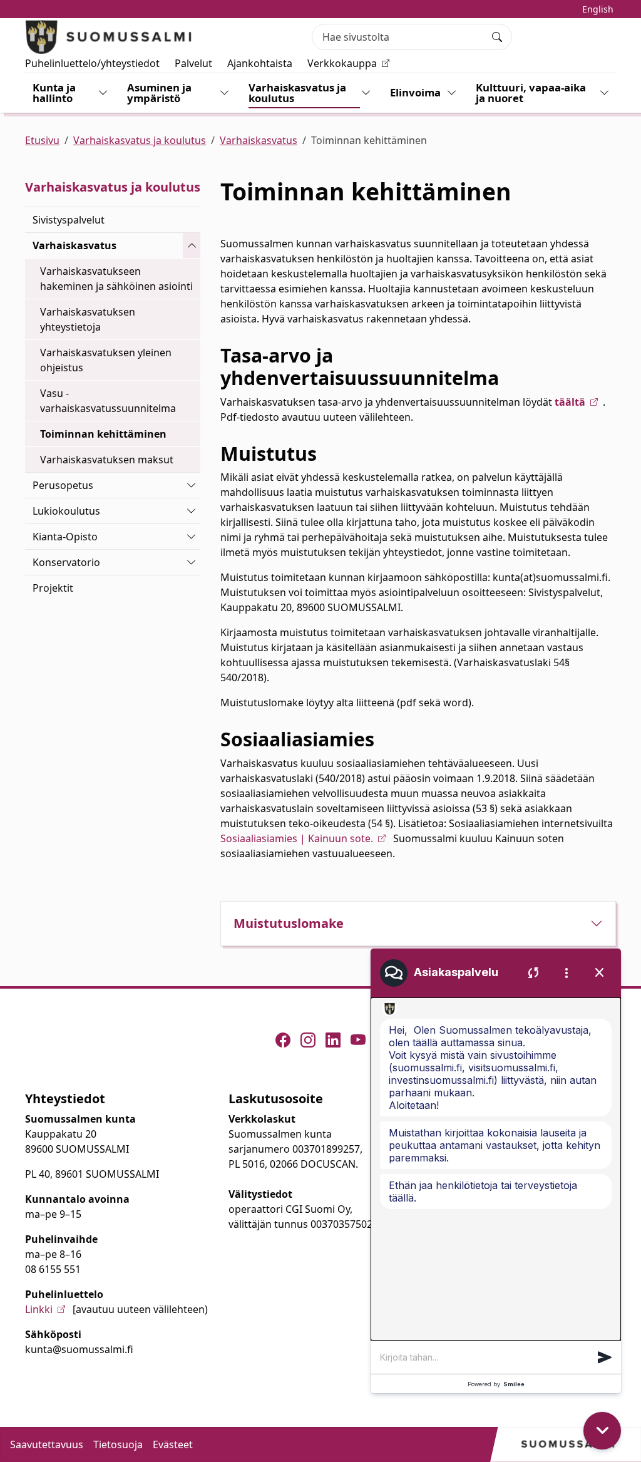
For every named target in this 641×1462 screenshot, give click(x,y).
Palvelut (193, 63)
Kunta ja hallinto (54, 92)
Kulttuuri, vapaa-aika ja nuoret (531, 92)
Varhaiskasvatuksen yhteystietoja (87, 319)
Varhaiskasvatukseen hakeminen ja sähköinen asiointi (116, 278)
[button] (604, 1357)
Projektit (53, 588)
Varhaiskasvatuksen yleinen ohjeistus (106, 360)
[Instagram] (307, 1040)
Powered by (496, 1384)
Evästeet (173, 1444)
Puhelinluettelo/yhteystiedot (92, 63)
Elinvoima (415, 92)
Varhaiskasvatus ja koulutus (297, 92)
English (597, 9)
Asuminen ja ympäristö (159, 92)
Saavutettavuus (46, 1444)
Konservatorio (66, 562)
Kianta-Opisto (65, 536)
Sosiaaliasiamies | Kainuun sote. (296, 838)
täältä (570, 402)
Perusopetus (63, 485)
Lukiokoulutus (66, 511)
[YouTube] (358, 1040)
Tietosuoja (118, 1444)
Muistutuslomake (288, 923)
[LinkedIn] (333, 1040)
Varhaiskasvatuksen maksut (106, 459)
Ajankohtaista (259, 63)
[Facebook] (282, 1040)
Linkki (39, 1309)
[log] (496, 1169)
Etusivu (42, 140)
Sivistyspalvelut (69, 220)
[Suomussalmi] (109, 37)
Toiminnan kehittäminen (103, 434)
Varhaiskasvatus (258, 140)
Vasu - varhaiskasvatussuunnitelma (108, 400)
